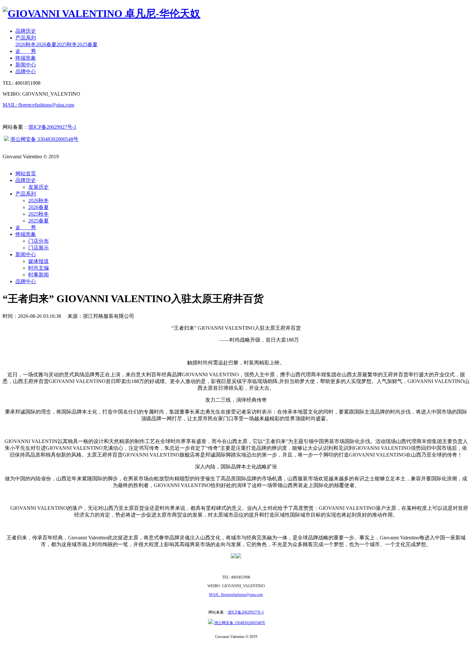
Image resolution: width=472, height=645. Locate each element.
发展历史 (38, 187)
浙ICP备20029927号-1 (52, 127)
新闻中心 (25, 64)
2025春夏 (87, 44)
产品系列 (25, 37)
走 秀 (25, 51)
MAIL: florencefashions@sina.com (38, 105)
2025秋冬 (67, 44)
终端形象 (25, 58)
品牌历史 (25, 31)
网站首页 (25, 173)
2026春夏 (46, 44)
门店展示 (38, 247)
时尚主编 (38, 268)
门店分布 (38, 241)
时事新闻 (38, 274)
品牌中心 (25, 71)
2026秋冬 (25, 44)
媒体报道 (38, 261)
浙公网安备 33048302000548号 (44, 139)
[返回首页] (101, 13)
